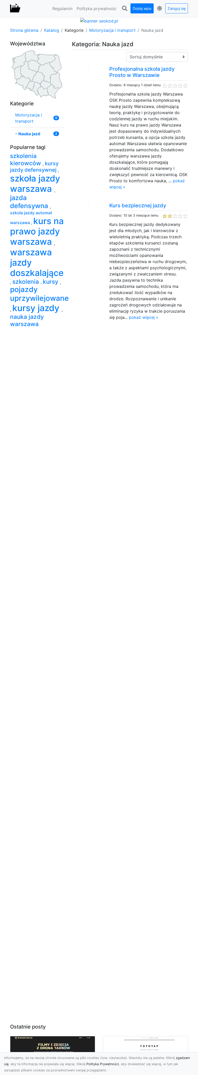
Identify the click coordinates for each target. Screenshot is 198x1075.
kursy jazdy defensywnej (34, 166)
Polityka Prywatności (102, 1064)
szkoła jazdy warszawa (35, 183)
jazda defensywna (30, 201)
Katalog (51, 30)
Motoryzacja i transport (112, 30)
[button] (124, 8)
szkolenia (26, 281)
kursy (51, 281)
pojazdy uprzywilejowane (39, 294)
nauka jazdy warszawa (27, 320)
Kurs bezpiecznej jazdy (137, 205)
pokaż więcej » (143, 317)
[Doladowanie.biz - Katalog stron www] (15, 8)
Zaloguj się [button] (177, 8)
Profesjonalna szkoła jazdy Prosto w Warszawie (142, 72)
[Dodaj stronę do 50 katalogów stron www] (99, 20)
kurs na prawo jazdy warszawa (37, 231)
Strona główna (24, 30)
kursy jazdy (37, 308)
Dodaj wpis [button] (142, 8)
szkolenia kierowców (26, 159)
